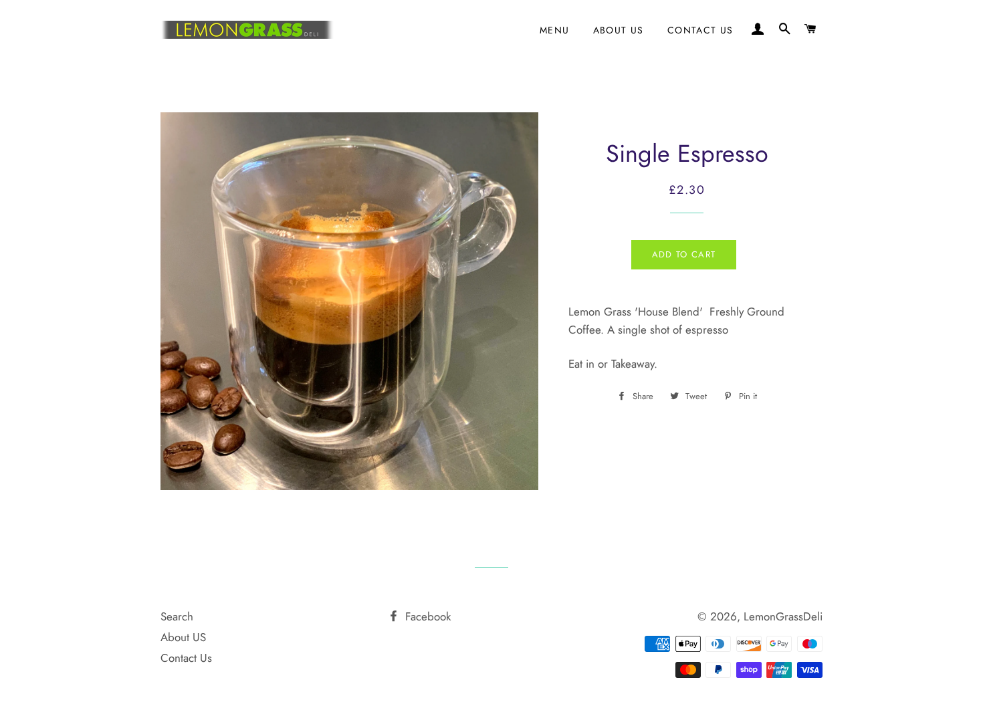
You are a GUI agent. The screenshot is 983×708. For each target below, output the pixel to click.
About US (183, 637)
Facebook (426, 616)
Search (176, 616)
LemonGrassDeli (783, 616)
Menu (555, 30)
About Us (618, 30)
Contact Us (700, 30)
